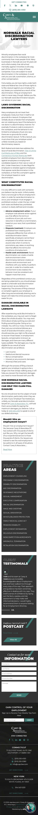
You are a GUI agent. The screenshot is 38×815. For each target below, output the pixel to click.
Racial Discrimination (13, 505)
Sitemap (21, 807)
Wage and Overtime (12, 509)
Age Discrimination (12, 488)
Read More (7, 450)
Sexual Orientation (12, 513)
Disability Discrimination (15, 484)
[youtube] (20, 740)
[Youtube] (22, 6)
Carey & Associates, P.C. (19, 404)
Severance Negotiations (14, 492)
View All (13, 640)
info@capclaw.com (20, 764)
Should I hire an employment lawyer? (15, 420)
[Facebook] (5, 6)
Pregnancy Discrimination (15, 480)
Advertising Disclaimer (24, 805)
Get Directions (16, 770)
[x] (10, 6)
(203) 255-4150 (14, 411)
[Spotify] (28, 6)
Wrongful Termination (14, 541)
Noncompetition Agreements (17, 537)
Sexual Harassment (12, 496)
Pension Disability (11, 525)
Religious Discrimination (15, 533)
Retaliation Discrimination (16, 545)
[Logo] (12, 20)
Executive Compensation (15, 501)
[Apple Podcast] (33, 6)
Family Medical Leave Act (15, 521)
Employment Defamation (15, 529)
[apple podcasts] (28, 740)
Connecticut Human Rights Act (14, 156)
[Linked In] (16, 6)
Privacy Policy (11, 807)
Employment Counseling (15, 476)
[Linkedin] (16, 740)
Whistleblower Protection (16, 517)
